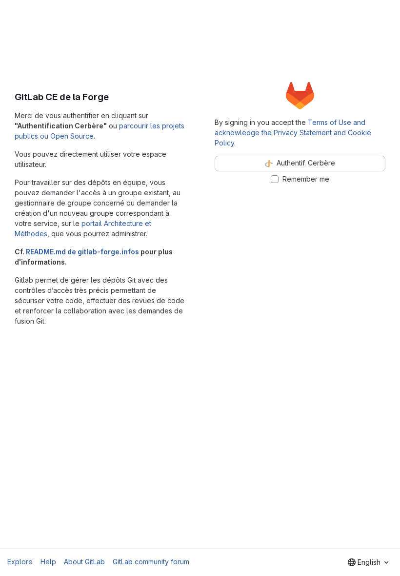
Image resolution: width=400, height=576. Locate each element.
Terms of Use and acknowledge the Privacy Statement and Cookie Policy (293, 132)
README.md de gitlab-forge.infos (82, 251)
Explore (20, 561)
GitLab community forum (151, 561)
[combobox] (368, 562)
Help (48, 561)
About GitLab (84, 561)
